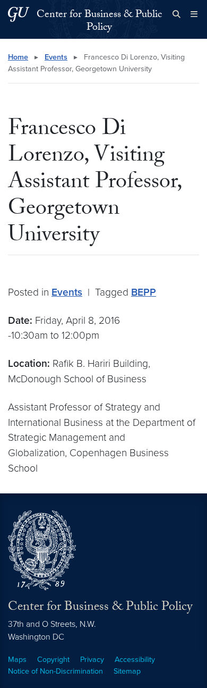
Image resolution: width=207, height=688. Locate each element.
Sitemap (127, 671)
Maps (17, 659)
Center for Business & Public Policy (99, 22)
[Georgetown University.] (18, 14)
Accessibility (135, 659)
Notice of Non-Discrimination (55, 671)
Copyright (53, 659)
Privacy (92, 659)
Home (18, 57)
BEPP (143, 292)
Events (56, 57)
